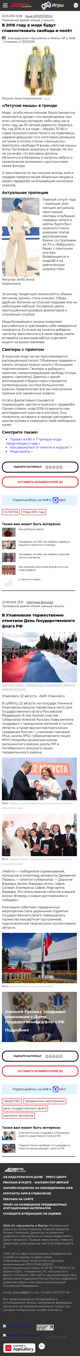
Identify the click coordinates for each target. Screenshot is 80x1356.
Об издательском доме (23, 1177)
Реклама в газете (17, 1182)
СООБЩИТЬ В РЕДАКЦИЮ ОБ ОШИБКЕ (32, 1213)
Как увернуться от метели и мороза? (40, 447)
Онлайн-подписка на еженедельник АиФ (38, 1188)
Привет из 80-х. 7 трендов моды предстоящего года (34, 441)
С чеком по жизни (29, 579)
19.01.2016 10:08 (12, 16)
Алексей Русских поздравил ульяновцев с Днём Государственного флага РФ (35, 1016)
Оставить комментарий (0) (40, 482)
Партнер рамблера (57, 1337)
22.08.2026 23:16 (12, 602)
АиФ (47, 98)
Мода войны (20, 451)
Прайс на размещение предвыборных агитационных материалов (35, 1206)
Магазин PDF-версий (52, 1182)
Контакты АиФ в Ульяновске (27, 1193)
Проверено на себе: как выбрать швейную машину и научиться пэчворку (44, 543)
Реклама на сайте (18, 1199)
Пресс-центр (56, 1177)
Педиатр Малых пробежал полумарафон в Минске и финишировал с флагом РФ (44, 1147)
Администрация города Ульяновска (31, 986)
